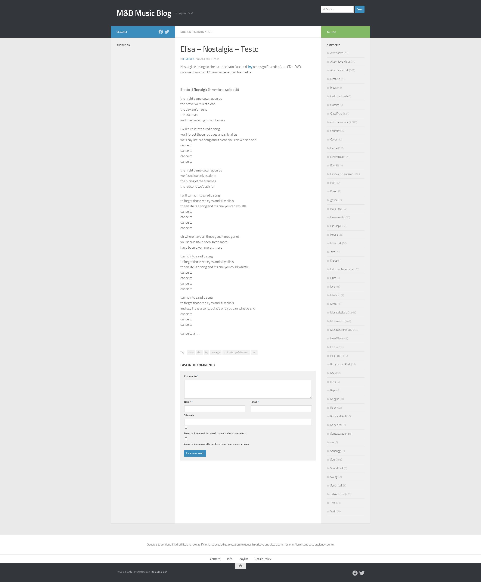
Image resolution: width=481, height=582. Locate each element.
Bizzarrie (335, 79)
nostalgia (216, 352)
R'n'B (333, 381)
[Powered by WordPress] (130, 572)
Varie (333, 511)
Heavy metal (337, 217)
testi (254, 352)
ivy (206, 352)
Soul (332, 459)
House (334, 234)
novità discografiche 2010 (236, 352)
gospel (334, 200)
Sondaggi (335, 451)
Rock (333, 407)
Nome (188, 402)
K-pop (334, 260)
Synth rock (336, 485)
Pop (209, 32)
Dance (334, 148)
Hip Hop (335, 226)
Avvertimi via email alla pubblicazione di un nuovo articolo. (216, 444)
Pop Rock (335, 355)
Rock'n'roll (336, 425)
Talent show (337, 494)
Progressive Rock (340, 364)
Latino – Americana (341, 269)
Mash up (335, 295)
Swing (333, 477)
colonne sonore (339, 122)
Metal (333, 304)
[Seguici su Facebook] (161, 32)
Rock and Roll (338, 416)
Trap (333, 503)
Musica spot (337, 321)
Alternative (336, 53)
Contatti (215, 559)
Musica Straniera (340, 330)
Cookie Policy (263, 559)
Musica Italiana (192, 32)
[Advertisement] (142, 105)
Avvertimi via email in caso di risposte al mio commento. (215, 433)
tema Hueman (159, 572)
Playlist (243, 559)
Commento (191, 376)
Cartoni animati (339, 96)
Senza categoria (339, 433)
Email (255, 402)
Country (335, 131)
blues (333, 87)
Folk (332, 182)
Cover (333, 139)
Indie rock (336, 243)
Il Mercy (188, 59)
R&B (333, 373)
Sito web (189, 415)
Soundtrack (336, 468)
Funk (333, 191)
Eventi (334, 165)
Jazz (332, 252)
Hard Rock (336, 208)
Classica (334, 105)
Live (332, 286)
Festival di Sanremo (341, 174)
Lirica (333, 278)
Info (229, 559)
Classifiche (336, 113)
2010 (191, 352)
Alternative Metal (340, 61)
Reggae (334, 399)
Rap (332, 390)
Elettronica (336, 157)
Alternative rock (339, 70)
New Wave (336, 338)
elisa (199, 352)
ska (332, 442)
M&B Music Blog (143, 13)
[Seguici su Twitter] (167, 32)
